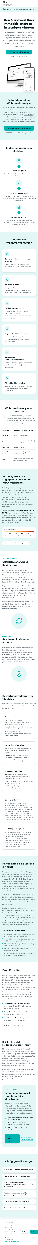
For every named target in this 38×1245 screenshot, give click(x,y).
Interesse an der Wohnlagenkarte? (18, 543)
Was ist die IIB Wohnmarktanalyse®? (17, 1176)
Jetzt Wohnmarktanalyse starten (19, 128)
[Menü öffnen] (33, 3)
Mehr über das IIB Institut (12, 1026)
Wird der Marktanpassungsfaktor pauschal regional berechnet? (16, 1194)
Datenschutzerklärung (21, 662)
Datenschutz (28, 115)
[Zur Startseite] (7, 3)
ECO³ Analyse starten (10, 1138)
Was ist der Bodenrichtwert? (14, 1208)
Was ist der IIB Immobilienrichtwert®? (18, 1169)
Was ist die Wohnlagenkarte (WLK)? (17, 1201)
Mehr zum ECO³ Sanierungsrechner (27, 1139)
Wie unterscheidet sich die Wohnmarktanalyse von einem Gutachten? (15, 1184)
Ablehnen (24, 1232)
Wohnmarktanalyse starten (19, 52)
